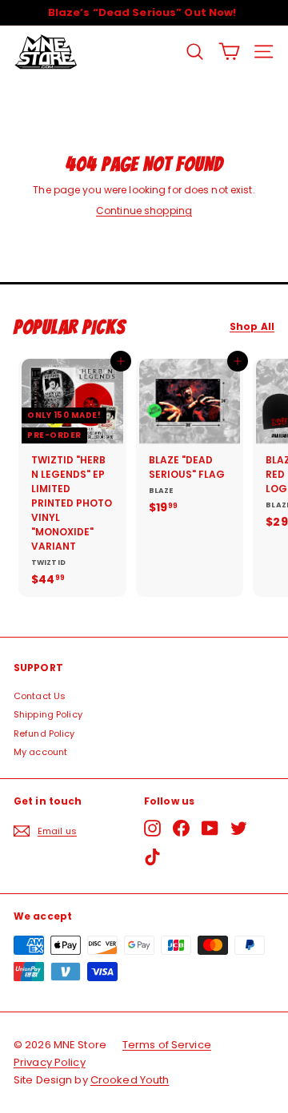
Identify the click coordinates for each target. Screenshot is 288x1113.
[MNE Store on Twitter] (238, 828)
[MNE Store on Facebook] (181, 828)
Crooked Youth (130, 1079)
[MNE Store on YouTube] (210, 828)
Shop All (252, 326)
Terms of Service (166, 1044)
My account (40, 751)
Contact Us (40, 696)
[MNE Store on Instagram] (152, 828)
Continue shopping (144, 210)
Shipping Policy (48, 714)
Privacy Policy (50, 1062)
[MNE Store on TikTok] (152, 857)
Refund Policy (44, 733)
